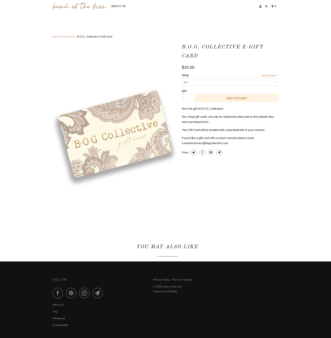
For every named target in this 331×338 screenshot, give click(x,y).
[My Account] (260, 6)
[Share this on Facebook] (201, 152)
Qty (184, 91)
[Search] (266, 6)
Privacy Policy (161, 279)
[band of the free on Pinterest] (72, 293)
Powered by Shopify (165, 291)
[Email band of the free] (99, 293)
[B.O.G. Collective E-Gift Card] (115, 135)
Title (185, 75)
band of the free (172, 286)
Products (68, 36)
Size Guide (268, 75)
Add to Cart (236, 98)
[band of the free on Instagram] (85, 293)
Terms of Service (182, 279)
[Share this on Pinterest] (210, 152)
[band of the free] (79, 6)
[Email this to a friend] (219, 152)
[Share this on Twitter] (193, 152)
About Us (118, 6)
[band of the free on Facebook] (58, 293)
